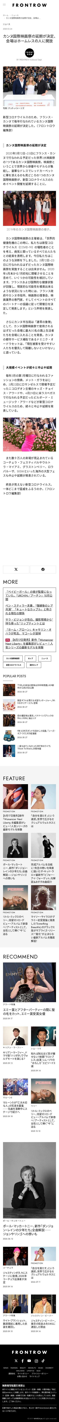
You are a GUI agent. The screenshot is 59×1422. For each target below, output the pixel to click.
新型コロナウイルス (13, 665)
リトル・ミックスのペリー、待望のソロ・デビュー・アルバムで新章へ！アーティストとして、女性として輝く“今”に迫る (15, 925)
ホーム (5, 15)
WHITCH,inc (38, 1418)
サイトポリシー (23, 1373)
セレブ (30, 658)
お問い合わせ (22, 1376)
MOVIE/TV (32, 1368)
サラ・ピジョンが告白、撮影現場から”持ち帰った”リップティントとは (29, 622)
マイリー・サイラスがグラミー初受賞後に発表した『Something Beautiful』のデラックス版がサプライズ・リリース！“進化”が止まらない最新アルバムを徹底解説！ (43, 929)
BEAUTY (23, 1368)
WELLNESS (20, 1371)
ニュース (15, 15)
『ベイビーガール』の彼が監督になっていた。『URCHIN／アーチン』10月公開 (28, 595)
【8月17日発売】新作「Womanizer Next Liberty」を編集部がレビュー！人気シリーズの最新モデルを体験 (29, 644)
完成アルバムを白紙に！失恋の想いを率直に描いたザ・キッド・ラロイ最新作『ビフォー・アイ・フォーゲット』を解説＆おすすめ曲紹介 (43, 873)
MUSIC (40, 1368)
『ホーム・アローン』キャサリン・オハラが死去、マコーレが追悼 (28, 632)
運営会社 (11, 1373)
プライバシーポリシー (40, 1373)
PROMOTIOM (9, 811)
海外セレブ (34, 665)
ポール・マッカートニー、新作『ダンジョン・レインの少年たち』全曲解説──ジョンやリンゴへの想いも (15, 871)
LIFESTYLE (30, 1371)
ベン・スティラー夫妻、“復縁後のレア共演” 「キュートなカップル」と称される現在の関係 (29, 609)
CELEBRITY (49, 1368)
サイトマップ (34, 1376)
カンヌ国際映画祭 (13, 658)
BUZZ (38, 1371)
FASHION (14, 1368)
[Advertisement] (29, 530)
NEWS (5, 1368)
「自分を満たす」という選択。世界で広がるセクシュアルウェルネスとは (43, 821)
